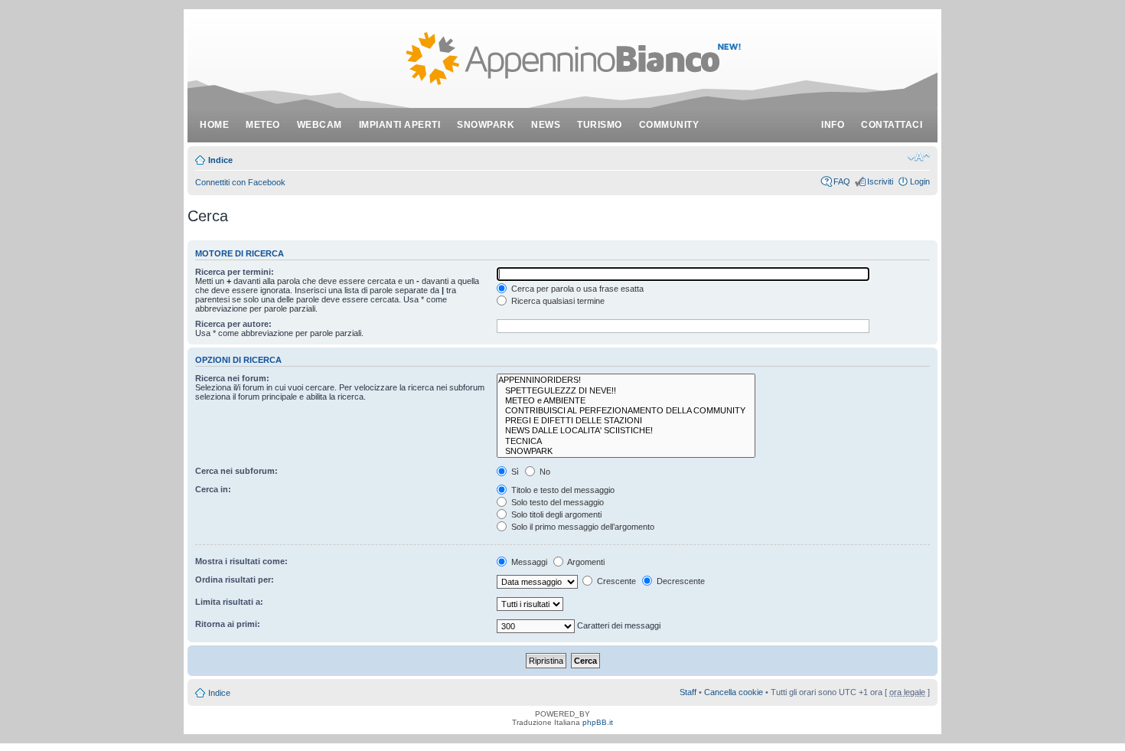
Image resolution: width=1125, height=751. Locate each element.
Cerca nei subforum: (236, 470)
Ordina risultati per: (234, 579)
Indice (220, 160)
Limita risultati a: (229, 601)
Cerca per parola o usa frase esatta (576, 288)
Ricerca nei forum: (232, 378)
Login (920, 181)
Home (214, 124)
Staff (688, 692)
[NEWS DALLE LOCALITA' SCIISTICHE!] (626, 431)
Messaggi (528, 562)
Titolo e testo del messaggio (562, 490)
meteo (263, 124)
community (669, 124)
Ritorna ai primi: (227, 624)
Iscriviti (880, 181)
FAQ (841, 181)
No (543, 471)
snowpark (485, 124)
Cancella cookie (733, 692)
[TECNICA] (626, 441)
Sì (514, 471)
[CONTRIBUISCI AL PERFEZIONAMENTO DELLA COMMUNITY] (626, 411)
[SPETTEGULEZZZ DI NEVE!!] (626, 391)
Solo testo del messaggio (556, 502)
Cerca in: (213, 489)
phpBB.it (597, 722)
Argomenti (585, 562)
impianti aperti (400, 124)
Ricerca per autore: (233, 323)
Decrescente (679, 581)
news (545, 124)
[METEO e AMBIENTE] (626, 401)
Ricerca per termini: (234, 271)
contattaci (891, 124)
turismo (599, 124)
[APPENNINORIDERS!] (626, 380)
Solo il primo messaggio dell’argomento (581, 526)
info (832, 124)
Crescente (615, 581)
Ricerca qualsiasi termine (557, 300)
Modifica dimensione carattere (919, 157)
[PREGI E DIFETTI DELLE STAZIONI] (626, 421)
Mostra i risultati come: (241, 561)
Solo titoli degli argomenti (555, 514)
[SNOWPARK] (626, 451)
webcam (319, 124)
